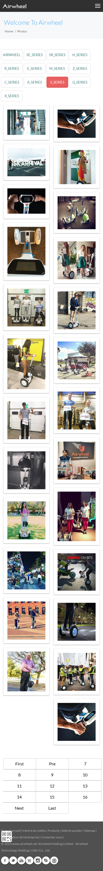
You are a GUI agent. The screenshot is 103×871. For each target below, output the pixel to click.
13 (85, 785)
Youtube (21, 860)
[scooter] (26, 570)
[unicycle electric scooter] (26, 470)
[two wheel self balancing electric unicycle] (26, 251)
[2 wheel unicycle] (77, 124)
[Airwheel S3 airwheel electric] (26, 201)
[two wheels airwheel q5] (77, 212)
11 (19, 785)
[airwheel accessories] (77, 410)
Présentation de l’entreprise (20, 837)
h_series (79, 55)
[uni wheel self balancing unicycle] (77, 460)
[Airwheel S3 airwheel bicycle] (26, 162)
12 (52, 785)
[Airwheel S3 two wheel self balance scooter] (26, 420)
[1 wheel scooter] (77, 360)
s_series (57, 82)
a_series (34, 82)
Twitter (13, 860)
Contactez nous (52, 837)
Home (9, 31)
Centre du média (34, 831)
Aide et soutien (72, 831)
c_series (11, 82)
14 (19, 796)
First (19, 763)
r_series (11, 68)
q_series (79, 82)
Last (52, 807)
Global (54, 860)
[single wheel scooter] (77, 572)
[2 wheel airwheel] (26, 671)
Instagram (38, 860)
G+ (30, 860)
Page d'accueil (11, 831)
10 (85, 774)
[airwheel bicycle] (26, 307)
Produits (53, 831)
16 (85, 796)
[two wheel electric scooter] (26, 620)
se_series (34, 55)
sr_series (57, 55)
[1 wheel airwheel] (77, 260)
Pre (52, 763)
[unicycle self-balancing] (77, 516)
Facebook (5, 860)
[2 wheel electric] (77, 672)
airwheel (12, 55)
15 (52, 796)
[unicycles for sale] (26, 122)
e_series (34, 68)
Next (19, 807)
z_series (80, 68)
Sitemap (89, 831)
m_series (57, 68)
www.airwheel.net (24, 844)
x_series (11, 96)
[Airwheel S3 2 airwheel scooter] (77, 167)
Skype (46, 860)
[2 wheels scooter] (26, 364)
